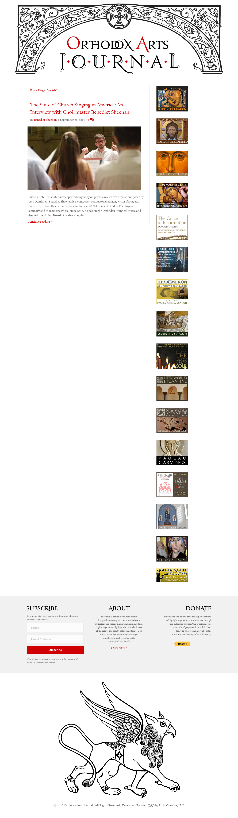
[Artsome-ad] (172, 548)
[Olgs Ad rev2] (172, 98)
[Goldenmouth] (172, 575)
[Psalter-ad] (172, 484)
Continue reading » (40, 221)
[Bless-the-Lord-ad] (172, 356)
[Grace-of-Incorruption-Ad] (172, 227)
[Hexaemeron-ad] (172, 291)
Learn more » (119, 647)
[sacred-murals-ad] (172, 516)
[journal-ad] (172, 452)
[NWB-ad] (172, 388)
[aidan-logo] (172, 163)
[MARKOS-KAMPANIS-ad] (172, 323)
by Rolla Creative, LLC (166, 805)
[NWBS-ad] (172, 420)
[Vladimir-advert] (172, 131)
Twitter (141, 805)
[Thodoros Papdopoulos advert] (172, 195)
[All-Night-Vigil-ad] (172, 259)
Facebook (128, 805)
